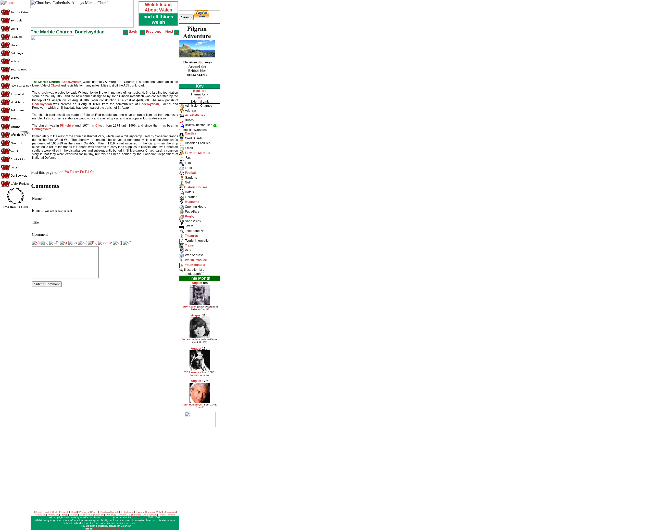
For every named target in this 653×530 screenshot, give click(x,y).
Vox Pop (110, 514)
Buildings (105, 512)
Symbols (64, 512)
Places (94, 512)
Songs (64, 514)
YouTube (141, 523)
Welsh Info (86, 514)
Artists (115, 512)
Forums (136, 514)
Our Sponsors (150, 514)
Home (38, 512)
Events (140, 512)
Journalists (170, 512)
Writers (74, 514)
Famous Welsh (154, 512)
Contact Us (124, 514)
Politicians (53, 514)
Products (84, 512)
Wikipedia (106, 517)
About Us (99, 514)
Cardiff (200, 407)
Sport (74, 512)
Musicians (40, 514)
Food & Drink (51, 512)
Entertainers (127, 512)
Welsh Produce (167, 514)
